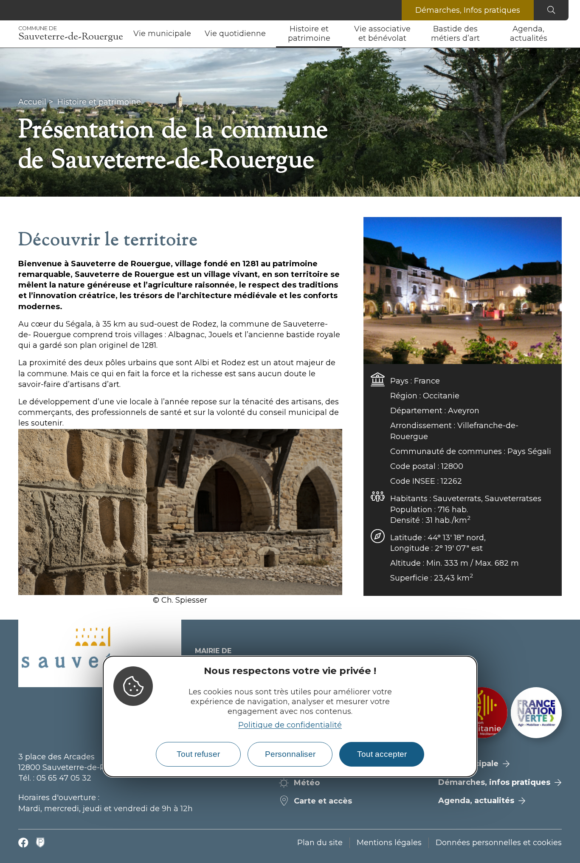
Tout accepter (382, 754)
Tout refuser (198, 754)
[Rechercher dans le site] (551, 10)
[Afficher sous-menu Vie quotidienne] (269, 34)
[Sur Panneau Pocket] (40, 842)
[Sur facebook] (23, 842)
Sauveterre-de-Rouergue (70, 33)
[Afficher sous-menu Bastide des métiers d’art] (489, 34)
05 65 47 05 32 (64, 778)
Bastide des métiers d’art (455, 33)
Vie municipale (162, 33)
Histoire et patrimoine (309, 33)
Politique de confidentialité (290, 724)
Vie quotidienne (235, 33)
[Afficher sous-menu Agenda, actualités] (562, 34)
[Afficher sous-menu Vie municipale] (194, 34)
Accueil (32, 102)
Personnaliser (290, 754)
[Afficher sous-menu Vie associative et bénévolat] (416, 34)
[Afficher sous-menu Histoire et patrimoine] (342, 34)
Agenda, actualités (528, 33)
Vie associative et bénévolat (382, 33)
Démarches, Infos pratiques (467, 10)
